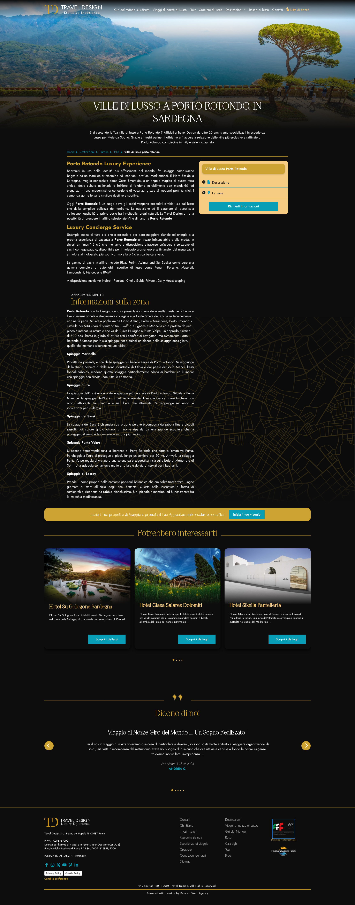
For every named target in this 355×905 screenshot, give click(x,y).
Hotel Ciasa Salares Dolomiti (170, 605)
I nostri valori (188, 831)
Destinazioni (87, 152)
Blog (228, 855)
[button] (173, 660)
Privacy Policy (53, 873)
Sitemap (185, 861)
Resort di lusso (259, 9)
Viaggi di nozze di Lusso (170, 9)
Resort (229, 837)
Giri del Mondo (235, 831)
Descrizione (220, 182)
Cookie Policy (72, 873)
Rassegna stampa (191, 837)
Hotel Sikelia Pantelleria (255, 605)
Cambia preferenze (56, 879)
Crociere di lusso (210, 9)
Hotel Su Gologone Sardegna (80, 606)
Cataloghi (231, 843)
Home (70, 152)
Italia (116, 152)
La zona (217, 193)
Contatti (277, 9)
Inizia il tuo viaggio (246, 514)
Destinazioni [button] (234, 9)
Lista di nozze (299, 9)
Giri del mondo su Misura (131, 9)
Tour (193, 9)
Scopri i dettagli (107, 639)
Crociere (186, 849)
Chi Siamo (186, 825)
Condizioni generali (193, 855)
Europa (104, 152)
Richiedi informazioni (243, 206)
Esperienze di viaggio (194, 843)
